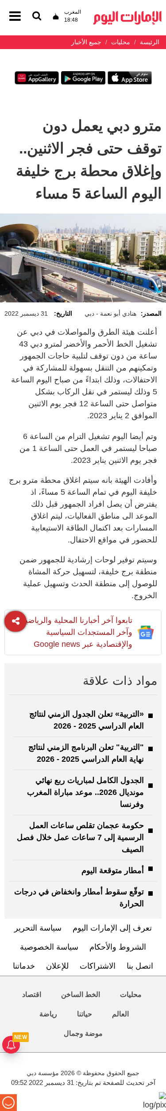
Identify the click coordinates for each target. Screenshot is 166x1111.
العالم (120, 1014)
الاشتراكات (98, 966)
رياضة (48, 1014)
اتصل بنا (140, 966)
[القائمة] (37, 16)
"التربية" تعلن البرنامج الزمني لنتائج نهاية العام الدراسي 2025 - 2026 (86, 753)
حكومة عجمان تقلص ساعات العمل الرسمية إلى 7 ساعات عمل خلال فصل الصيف (80, 837)
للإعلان (57, 966)
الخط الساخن (80, 994)
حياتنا (84, 1014)
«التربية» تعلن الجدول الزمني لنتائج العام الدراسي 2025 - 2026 (86, 720)
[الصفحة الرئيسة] (127, 13)
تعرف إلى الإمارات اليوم (112, 928)
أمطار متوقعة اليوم (112, 870)
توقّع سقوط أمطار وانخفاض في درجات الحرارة (79, 897)
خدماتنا (24, 966)
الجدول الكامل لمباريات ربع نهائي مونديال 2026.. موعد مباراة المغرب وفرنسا (85, 792)
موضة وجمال (83, 1033)
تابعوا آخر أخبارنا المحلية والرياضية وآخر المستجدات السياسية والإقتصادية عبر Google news (76, 632)
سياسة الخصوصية (49, 947)
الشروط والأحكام (117, 947)
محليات (131, 994)
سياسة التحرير (38, 928)
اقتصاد (31, 994)
